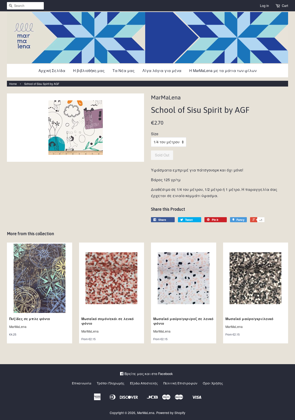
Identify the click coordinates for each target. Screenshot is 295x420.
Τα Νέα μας (123, 70)
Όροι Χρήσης (213, 383)
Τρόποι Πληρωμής (110, 383)
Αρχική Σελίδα (51, 70)
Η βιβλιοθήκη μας (89, 70)
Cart (285, 5)
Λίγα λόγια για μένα (161, 70)
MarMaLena (145, 412)
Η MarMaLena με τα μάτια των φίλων (223, 70)
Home (13, 84)
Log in (264, 5)
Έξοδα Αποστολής (144, 383)
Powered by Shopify (170, 412)
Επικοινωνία (81, 383)
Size (154, 133)
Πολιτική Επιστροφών (180, 383)
